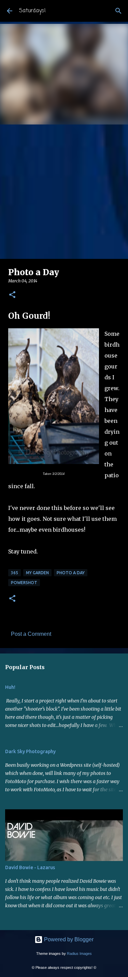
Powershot (24, 582)
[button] (12, 295)
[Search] (118, 11)
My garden (37, 572)
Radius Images (79, 953)
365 (14, 572)
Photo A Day (71, 572)
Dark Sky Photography (30, 751)
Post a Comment (31, 634)
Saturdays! (32, 11)
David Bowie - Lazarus (30, 867)
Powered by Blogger (68, 939)
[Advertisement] (64, 191)
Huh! (10, 687)
